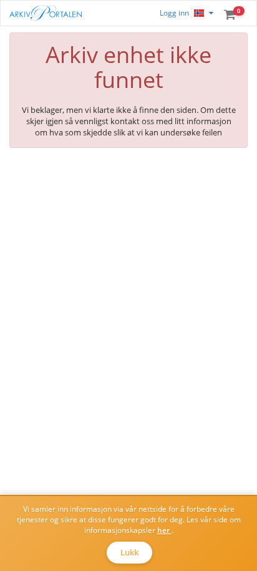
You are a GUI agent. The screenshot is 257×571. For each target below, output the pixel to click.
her (164, 530)
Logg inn (174, 12)
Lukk (129, 552)
